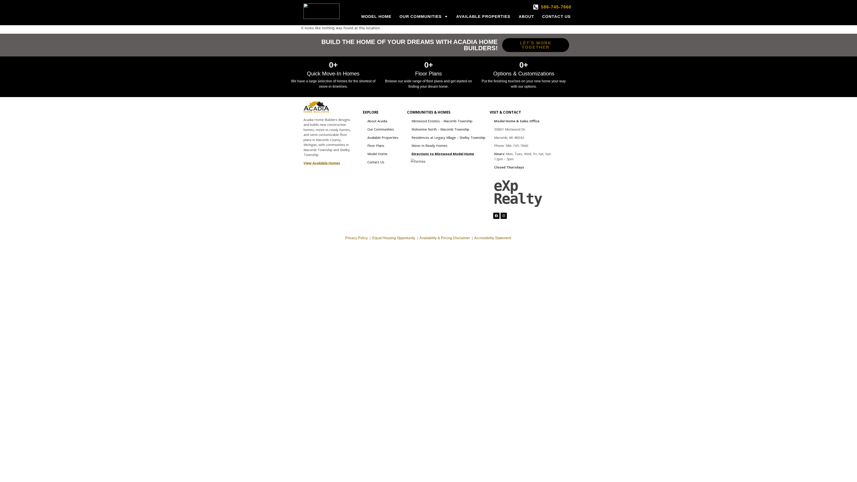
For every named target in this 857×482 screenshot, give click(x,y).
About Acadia (377, 121)
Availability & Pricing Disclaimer (444, 238)
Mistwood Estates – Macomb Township (442, 121)
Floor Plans (375, 145)
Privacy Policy (356, 238)
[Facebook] (496, 216)
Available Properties (483, 16)
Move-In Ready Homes (429, 145)
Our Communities (420, 16)
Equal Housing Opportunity (393, 238)
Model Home (376, 16)
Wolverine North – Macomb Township (440, 129)
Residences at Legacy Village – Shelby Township (448, 137)
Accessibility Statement (493, 238)
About (526, 16)
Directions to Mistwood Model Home (443, 154)
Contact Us (556, 16)
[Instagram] (504, 216)
